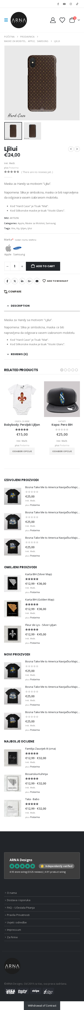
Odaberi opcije (22, 451)
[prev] (71, 149)
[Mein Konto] (53, 20)
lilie (13, 228)
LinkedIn (22, 281)
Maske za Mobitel (34, 223)
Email (37, 281)
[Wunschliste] (62, 20)
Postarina (14, 167)
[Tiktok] (77, 3)
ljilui (30, 228)
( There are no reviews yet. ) (37, 172)
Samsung (51, 223)
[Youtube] (64, 3)
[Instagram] (70, 3)
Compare (14, 291)
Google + (29, 281)
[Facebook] (58, 3)
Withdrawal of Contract (42, 1005)
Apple (21, 223)
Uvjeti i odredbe (17, 922)
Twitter (14, 281)
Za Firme (12, 937)
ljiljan (23, 228)
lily (17, 228)
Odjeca (18, 421)
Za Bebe (25, 421)
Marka (8, 239)
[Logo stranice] (19, 20)
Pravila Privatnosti (18, 915)
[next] (77, 149)
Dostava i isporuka (18, 900)
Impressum (14, 930)
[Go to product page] (22, 399)
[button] (7, 20)
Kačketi (62, 421)
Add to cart (45, 266)
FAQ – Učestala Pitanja (21, 907)
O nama (12, 893)
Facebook (7, 281)
